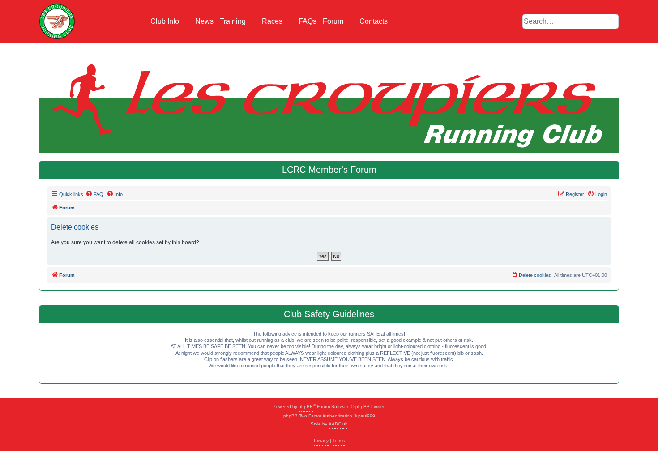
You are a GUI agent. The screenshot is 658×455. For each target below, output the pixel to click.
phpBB (306, 406)
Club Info (165, 21)
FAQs (307, 21)
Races (273, 21)
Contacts (373, 21)
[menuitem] (94, 194)
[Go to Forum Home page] (57, 21)
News (204, 21)
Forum (334, 21)
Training (234, 21)
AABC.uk (338, 423)
